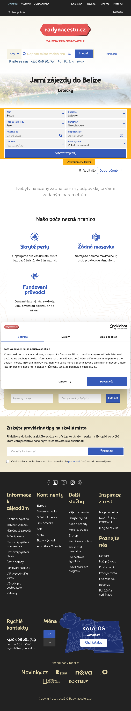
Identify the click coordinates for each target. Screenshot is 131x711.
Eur (49, 642)
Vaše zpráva (20, 394)
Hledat (83, 53)
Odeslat (113, 398)
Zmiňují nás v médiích (66, 663)
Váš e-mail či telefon (72, 394)
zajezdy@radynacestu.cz (22, 648)
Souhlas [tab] (23, 336)
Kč (49, 634)
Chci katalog (93, 642)
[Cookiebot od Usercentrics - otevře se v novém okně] (112, 327)
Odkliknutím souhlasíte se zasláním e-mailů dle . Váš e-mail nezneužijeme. (61, 461)
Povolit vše (106, 381)
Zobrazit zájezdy (65, 153)
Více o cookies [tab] (108, 336)
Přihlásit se (106, 451)
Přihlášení (111, 53)
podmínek (74, 461)
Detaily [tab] (65, 336)
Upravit (63, 381)
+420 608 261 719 (43, 61)
